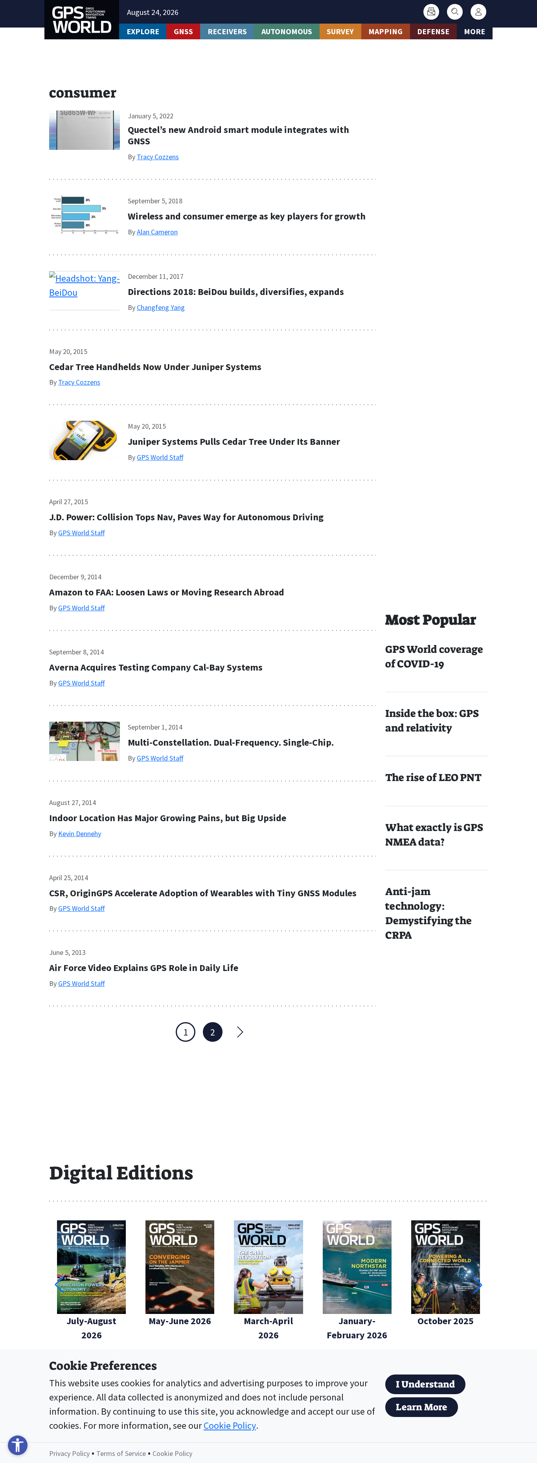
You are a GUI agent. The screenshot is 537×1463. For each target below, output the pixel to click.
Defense (433, 31)
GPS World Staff (160, 457)
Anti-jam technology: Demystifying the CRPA (428, 913)
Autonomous (286, 31)
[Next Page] (240, 1032)
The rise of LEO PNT (433, 777)
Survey (340, 31)
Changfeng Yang (161, 307)
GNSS (183, 31)
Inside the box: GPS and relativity (432, 721)
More (474, 31)
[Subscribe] (431, 12)
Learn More (421, 1407)
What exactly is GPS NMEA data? (434, 835)
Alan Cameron (157, 231)
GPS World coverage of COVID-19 (434, 657)
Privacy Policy (69, 1453)
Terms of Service (121, 1453)
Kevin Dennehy (79, 833)
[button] (477, 1284)
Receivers (227, 31)
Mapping (385, 31)
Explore (143, 31)
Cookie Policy (230, 1425)
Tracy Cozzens (158, 156)
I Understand (425, 1384)
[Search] (455, 12)
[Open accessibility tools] (18, 1445)
